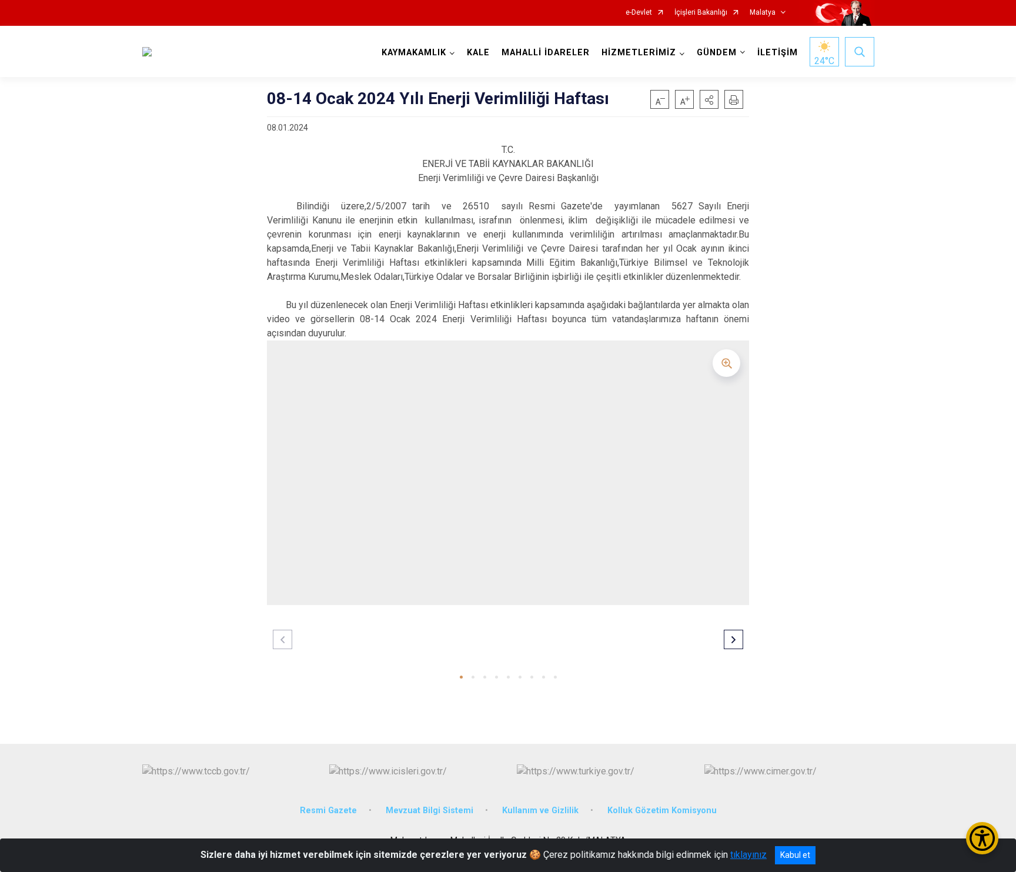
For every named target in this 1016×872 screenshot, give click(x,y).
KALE (478, 53)
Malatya (763, 12)
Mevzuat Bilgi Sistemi (429, 811)
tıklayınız (748, 854)
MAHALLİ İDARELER (546, 53)
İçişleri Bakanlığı (700, 12)
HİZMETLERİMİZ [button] (638, 53)
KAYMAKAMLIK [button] (414, 53)
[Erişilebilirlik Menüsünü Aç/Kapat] (982, 838)
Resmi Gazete (328, 811)
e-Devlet (639, 12)
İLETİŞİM (777, 53)
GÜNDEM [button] (717, 53)
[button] (709, 99)
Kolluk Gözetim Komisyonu (662, 811)
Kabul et (795, 855)
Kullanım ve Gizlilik (540, 811)
